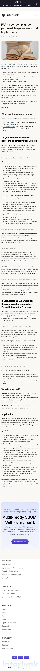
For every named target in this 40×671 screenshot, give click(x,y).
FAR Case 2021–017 (9, 122)
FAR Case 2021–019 (9, 126)
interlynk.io (8, 486)
